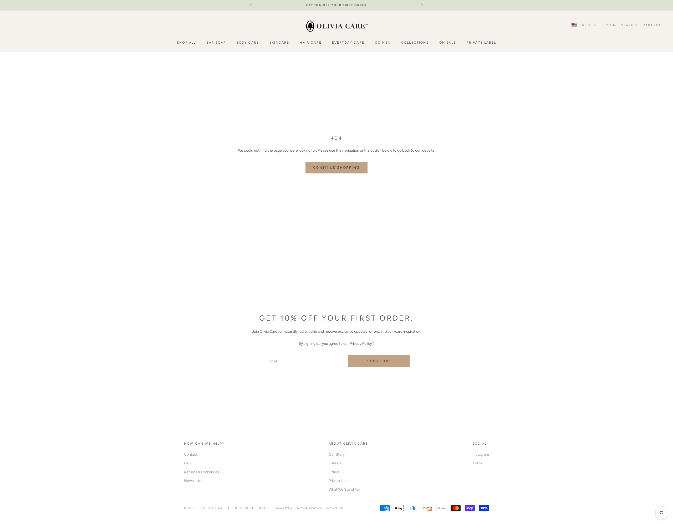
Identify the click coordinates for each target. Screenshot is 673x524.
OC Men (383, 42)
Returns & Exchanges (201, 472)
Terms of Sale (334, 508)
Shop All (186, 42)
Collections (415, 42)
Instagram (480, 454)
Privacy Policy (283, 508)
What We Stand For (344, 489)
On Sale (447, 42)
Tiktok (477, 463)
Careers (335, 463)
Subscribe (379, 361)
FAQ (187, 463)
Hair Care (310, 42)
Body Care (248, 42)
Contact (190, 454)
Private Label (481, 42)
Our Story (337, 454)
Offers (334, 472)
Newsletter (193, 481)
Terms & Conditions (309, 508)
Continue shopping (336, 167)
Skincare (279, 42)
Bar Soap (216, 42)
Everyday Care (348, 42)
